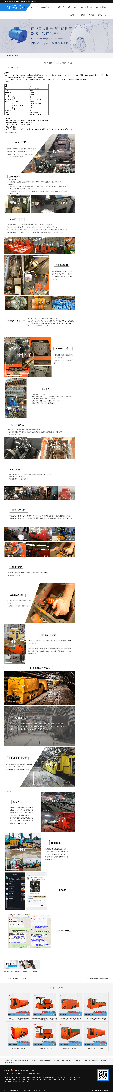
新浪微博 (20, 971)
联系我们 (91, 15)
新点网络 (100, 1090)
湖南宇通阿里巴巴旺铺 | (45, 1060)
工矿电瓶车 (73, 15)
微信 (37, 971)
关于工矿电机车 (102, 15)
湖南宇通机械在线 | (10, 1062)
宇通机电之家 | (95, 1060)
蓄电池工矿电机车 (59, 7)
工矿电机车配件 (72, 7)
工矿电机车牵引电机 (86, 7)
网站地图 (106, 1090)
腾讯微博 (26, 971)
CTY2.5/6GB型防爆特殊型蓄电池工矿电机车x (95, 978)
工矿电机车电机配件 (101, 7)
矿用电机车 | (70, 1060)
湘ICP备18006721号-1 (40, 1090)
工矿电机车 (34, 7)
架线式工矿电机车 (45, 7)
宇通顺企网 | (104, 1060)
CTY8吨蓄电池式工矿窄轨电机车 (19, 978)
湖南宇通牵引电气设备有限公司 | (20, 1060)
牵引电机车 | (78, 1060)
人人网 (32, 971)
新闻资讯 (83, 15)
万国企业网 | (34, 1060)
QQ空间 (14, 971)
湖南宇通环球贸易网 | (59, 1060)
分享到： (8, 971)
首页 (25, 7)
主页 (7, 55)
